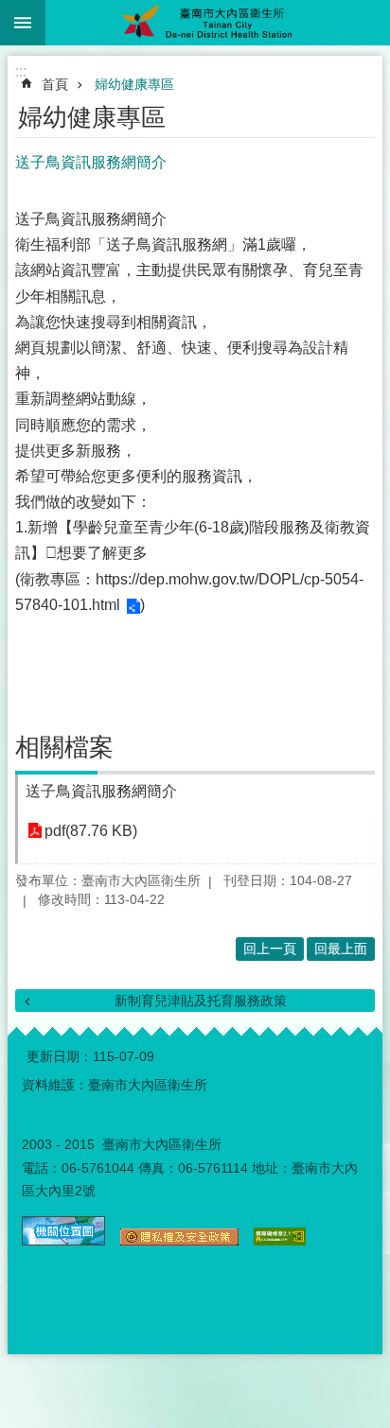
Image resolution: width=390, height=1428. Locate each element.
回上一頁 (269, 948)
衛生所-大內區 (217, 22)
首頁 (55, 84)
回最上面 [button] (340, 948)
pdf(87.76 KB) (90, 831)
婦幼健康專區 (134, 84)
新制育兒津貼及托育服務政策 (201, 1000)
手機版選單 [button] (22, 22)
